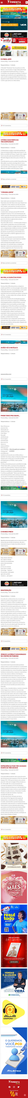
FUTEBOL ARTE (6, 59)
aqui (19, 202)
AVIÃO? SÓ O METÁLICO (9, 348)
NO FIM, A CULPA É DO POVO (11, 277)
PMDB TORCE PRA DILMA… (10, 418)
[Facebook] (9, 1089)
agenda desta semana (16, 219)
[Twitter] (18, 1089)
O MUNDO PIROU (7, 534)
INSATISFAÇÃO (6, 592)
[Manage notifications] (25, 1095)
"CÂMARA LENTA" (7, 192)
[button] (1, 2)
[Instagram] (14, 1089)
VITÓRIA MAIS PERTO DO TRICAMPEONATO (10, 141)
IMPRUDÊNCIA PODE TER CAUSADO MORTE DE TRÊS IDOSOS (13, 769)
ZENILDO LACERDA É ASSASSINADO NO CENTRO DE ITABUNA (13, 657)
